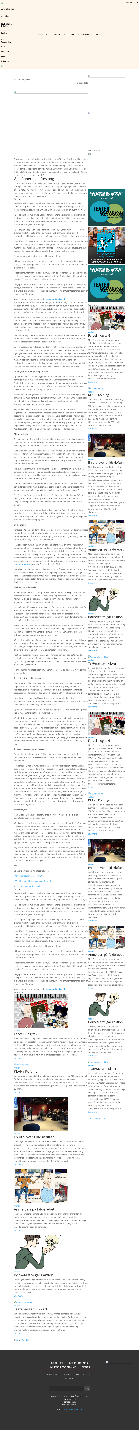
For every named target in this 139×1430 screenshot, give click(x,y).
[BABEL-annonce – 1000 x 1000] (106, 77)
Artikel (17, 1030)
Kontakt (4, 47)
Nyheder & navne (6, 25)
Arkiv (3, 56)
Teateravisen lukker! (30, 1309)
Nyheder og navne (80, 35)
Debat (4, 33)
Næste (27, 1340)
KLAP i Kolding (26, 1071)
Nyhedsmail (5, 61)
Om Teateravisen (6, 40)
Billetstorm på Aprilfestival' (28, 886)
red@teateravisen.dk (72, 1409)
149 (22, 1340)
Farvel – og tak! (26, 1033)
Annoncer (5, 51)
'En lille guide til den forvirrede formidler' (34, 881)
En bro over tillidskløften (34, 1136)
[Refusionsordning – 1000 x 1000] (106, 114)
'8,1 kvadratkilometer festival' (28, 876)
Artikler (5, 16)
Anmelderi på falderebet (34, 1209)
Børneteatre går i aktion (33, 1275)
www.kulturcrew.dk (22, 564)
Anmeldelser (7, 9)
